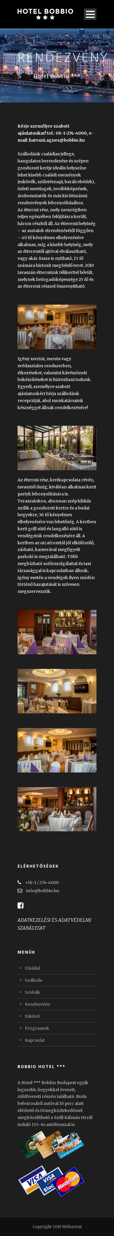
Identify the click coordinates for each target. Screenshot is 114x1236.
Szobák (32, 992)
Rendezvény (37, 1004)
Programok (37, 1028)
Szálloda (33, 980)
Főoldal (32, 968)
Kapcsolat (35, 1040)
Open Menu (90, 14)
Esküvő (32, 1016)
